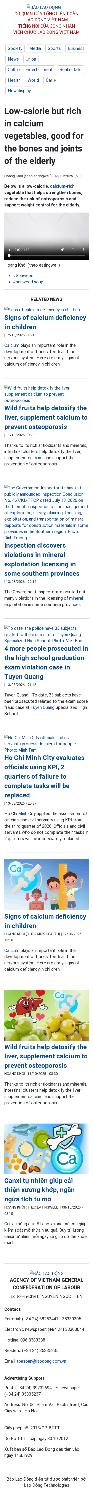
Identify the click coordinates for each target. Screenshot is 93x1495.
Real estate (70, 69)
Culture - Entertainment (30, 69)
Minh (22, 813)
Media (35, 48)
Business (76, 48)
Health (14, 80)
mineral (76, 598)
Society (15, 48)
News (13, 59)
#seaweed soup (28, 281)
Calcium (11, 345)
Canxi (10, 1223)
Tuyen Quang (42, 707)
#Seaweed (23, 275)
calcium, (35, 457)
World (33, 80)
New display (19, 90)
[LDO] (46, 310)
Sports (54, 48)
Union (31, 59)
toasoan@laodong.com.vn (41, 1361)
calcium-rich (62, 186)
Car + (51, 80)
